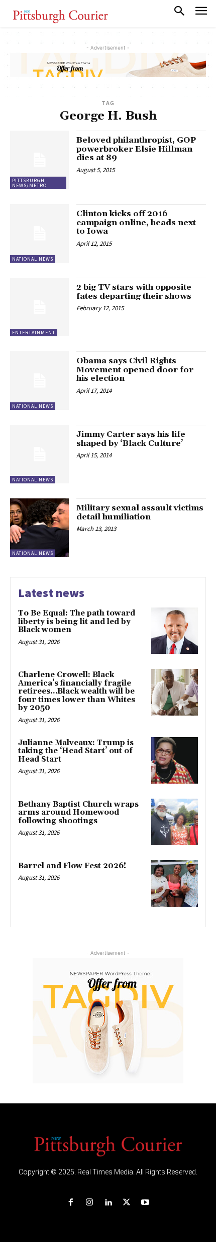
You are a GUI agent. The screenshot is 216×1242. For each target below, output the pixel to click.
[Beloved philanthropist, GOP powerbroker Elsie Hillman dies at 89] (39, 160)
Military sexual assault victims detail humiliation (139, 512)
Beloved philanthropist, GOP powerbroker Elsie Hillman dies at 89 (136, 149)
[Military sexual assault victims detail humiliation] (39, 527)
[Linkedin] (108, 1202)
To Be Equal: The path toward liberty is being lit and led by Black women (76, 621)
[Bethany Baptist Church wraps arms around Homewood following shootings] (174, 822)
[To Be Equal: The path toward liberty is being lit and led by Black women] (174, 630)
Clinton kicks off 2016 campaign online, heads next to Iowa (136, 222)
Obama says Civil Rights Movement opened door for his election (134, 369)
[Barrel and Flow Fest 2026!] (174, 883)
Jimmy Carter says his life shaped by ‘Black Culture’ (130, 438)
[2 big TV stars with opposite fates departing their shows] (39, 307)
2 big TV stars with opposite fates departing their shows (133, 291)
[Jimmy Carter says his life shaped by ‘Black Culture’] (39, 454)
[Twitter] (127, 1202)
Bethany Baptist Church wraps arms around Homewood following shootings (78, 813)
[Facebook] (70, 1202)
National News (32, 259)
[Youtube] (145, 1202)
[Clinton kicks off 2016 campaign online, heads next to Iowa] (39, 233)
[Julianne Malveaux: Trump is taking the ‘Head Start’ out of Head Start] (174, 760)
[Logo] (108, 1145)
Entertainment (33, 332)
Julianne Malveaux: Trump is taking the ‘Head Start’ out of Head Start (76, 751)
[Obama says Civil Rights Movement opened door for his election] (39, 380)
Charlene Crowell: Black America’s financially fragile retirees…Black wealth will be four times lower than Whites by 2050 (76, 691)
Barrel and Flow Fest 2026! (72, 866)
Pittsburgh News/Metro (29, 183)
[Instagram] (89, 1202)
